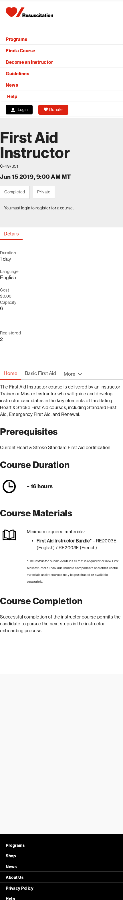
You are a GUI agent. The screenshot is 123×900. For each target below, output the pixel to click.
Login (23, 109)
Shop (11, 856)
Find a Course (20, 50)
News (12, 85)
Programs (16, 39)
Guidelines (17, 73)
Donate (56, 109)
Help (12, 96)
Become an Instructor (29, 62)
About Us (14, 877)
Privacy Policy (19, 888)
